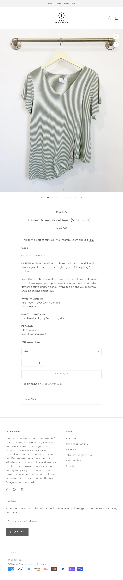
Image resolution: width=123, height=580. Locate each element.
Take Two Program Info (79, 455)
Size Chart (30, 399)
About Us (71, 449)
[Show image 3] (56, 197)
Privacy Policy (73, 460)
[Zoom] (116, 36)
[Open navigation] (7, 17)
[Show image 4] (59, 197)
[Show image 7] (71, 197)
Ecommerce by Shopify (32, 564)
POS (10, 564)
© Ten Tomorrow (15, 559)
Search (70, 466)
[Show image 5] (63, 197)
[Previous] (41, 197)
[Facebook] (7, 489)
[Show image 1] (48, 197)
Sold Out (61, 374)
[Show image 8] (75, 197)
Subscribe (17, 532)
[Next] (81, 197)
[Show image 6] (67, 197)
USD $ (11, 552)
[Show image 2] (52, 197)
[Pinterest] (22, 489)
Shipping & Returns (77, 444)
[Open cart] (116, 18)
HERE (91, 239)
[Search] (109, 17)
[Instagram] (14, 489)
